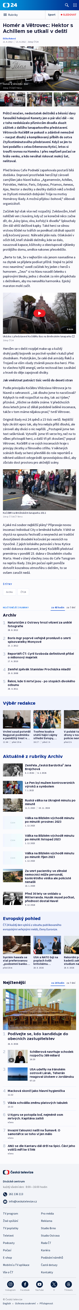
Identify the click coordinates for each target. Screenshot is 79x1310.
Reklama (46, 1221)
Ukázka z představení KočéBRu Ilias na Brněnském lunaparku (37, 336)
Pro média (47, 1213)
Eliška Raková (9, 38)
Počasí (7, 1250)
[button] (39, 313)
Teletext (8, 1235)
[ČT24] (10, 5)
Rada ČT (46, 1243)
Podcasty (9, 1243)
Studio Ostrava (50, 1235)
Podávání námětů (52, 1257)
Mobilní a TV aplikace (16, 1265)
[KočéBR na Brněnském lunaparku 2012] (39, 489)
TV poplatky (10, 1228)
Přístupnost (46, 1303)
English (7, 1303)
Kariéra (45, 1250)
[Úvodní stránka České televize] (18, 1172)
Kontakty (47, 1272)
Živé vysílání (10, 1221)
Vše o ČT (8, 1272)
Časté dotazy (49, 1265)
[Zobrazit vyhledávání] (67, 5)
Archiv (9, 592)
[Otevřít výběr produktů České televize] (75, 5)
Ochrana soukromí (25, 1303)
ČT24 (23, 592)
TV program (10, 1213)
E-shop (7, 1257)
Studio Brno (48, 1228)
